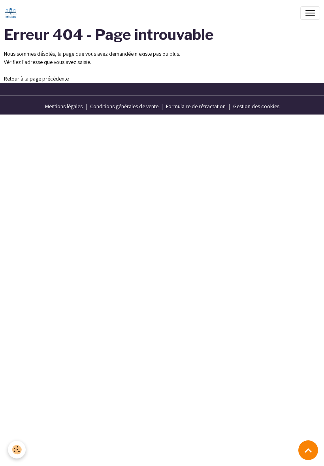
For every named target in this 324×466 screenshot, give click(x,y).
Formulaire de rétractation (196, 106)
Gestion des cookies (256, 106)
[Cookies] (17, 449)
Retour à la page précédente (36, 78)
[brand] (12, 13)
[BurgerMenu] (310, 13)
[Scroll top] (308, 450)
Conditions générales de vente (124, 106)
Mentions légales (64, 106)
